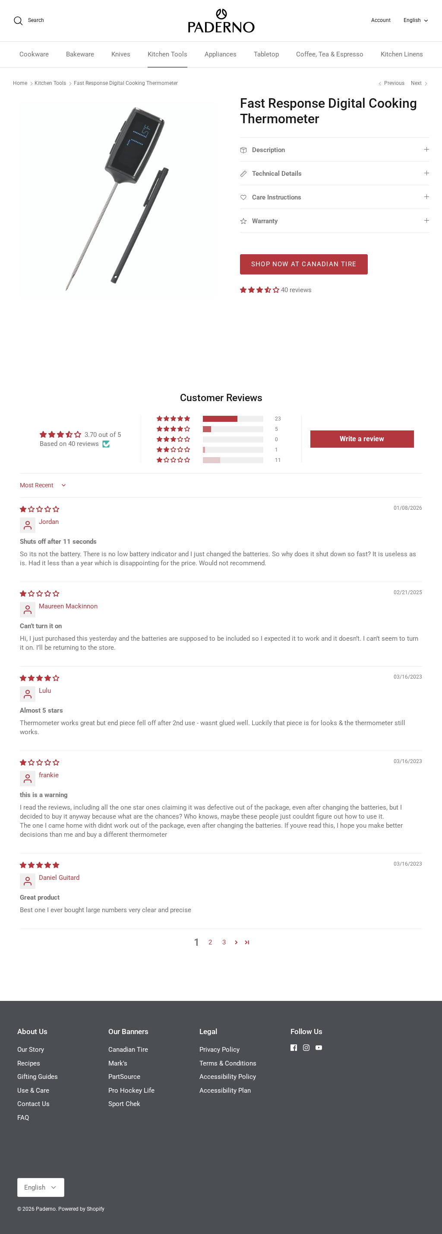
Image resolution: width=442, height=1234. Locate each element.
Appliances (221, 54)
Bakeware (80, 54)
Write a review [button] (362, 439)
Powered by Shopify (81, 1209)
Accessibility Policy (227, 1077)
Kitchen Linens (402, 54)
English (412, 20)
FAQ (23, 1118)
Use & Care (33, 1090)
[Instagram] (306, 1047)
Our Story (30, 1049)
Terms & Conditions (227, 1063)
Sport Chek (124, 1104)
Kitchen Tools (167, 54)
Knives (120, 54)
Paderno (46, 1209)
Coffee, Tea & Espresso (329, 54)
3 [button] (224, 942)
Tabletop (266, 54)
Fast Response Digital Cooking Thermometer (126, 83)
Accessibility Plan (225, 1090)
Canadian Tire (128, 1049)
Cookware (34, 54)
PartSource (124, 1077)
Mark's (117, 1063)
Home (20, 83)
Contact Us (33, 1104)
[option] (117, 199)
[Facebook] (293, 1047)
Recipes (28, 1063)
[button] (260, 290)
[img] (39, 509)
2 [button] (210, 942)
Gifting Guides (37, 1077)
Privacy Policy (219, 1049)
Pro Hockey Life (131, 1090)
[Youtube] (319, 1047)
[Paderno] (221, 21)
